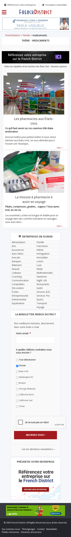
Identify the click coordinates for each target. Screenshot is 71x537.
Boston (22, 383)
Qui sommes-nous (11, 529)
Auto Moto (17, 253)
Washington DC (26, 377)
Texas (22, 406)
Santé (39, 288)
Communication (20, 280)
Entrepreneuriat (20, 295)
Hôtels (39, 249)
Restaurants (42, 284)
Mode (39, 268)
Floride (26, 35)
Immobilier (42, 257)
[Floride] (35, 11)
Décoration (18, 288)
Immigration (43, 253)
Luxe (39, 265)
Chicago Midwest (27, 388)
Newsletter (51, 529)
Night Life (41, 280)
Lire (60, 147)
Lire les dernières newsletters (38, 449)
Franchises (42, 246)
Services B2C (43, 291)
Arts (14, 246)
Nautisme (41, 276)
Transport (41, 303)
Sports (39, 299)
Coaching (17, 276)
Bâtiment (17, 265)
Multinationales (44, 272)
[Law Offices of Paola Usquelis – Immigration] (35, 24)
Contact (41, 529)
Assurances (18, 249)
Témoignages (28, 529)
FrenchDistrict (12, 35)
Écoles (15, 291)
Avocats (16, 257)
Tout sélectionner (27, 359)
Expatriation (18, 303)
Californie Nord (26, 394)
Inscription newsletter (56, 4)
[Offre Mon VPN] (35, 510)
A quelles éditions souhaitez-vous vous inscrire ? (34, 351)
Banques (16, 261)
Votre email (23, 333)
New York (23, 371)
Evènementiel (19, 299)
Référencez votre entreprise (21, 4)
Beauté (15, 268)
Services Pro (43, 295)
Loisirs (39, 261)
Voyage (40, 307)
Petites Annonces (10, 532)
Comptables (18, 284)
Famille (40, 242)
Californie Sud (25, 400)
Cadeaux (16, 272)
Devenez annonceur (31, 532)
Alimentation (18, 242)
